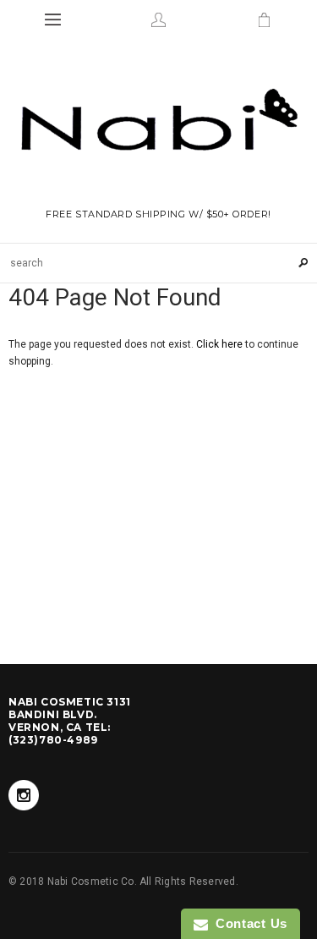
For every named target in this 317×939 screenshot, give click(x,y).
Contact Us (247, 923)
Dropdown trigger (158, 19)
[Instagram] (23, 795)
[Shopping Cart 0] (264, 19)
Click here (220, 344)
